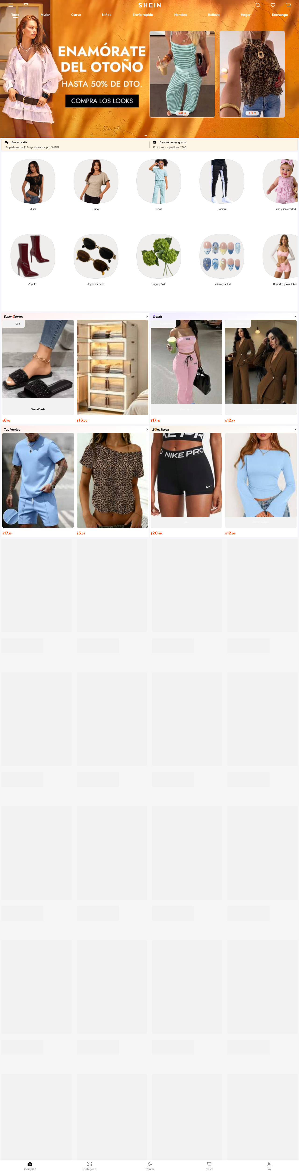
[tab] (15, 15)
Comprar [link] (30, 1169)
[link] (28, 5)
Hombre (222, 209)
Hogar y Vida (159, 284)
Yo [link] (269, 1169)
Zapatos (33, 284)
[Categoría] (9, 5)
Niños (159, 209)
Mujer (33, 209)
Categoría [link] (89, 1169)
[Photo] (33, 181)
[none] (30, 1164)
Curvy (96, 209)
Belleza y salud (222, 284)
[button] (288, 5)
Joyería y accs (95, 284)
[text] (182, 113)
